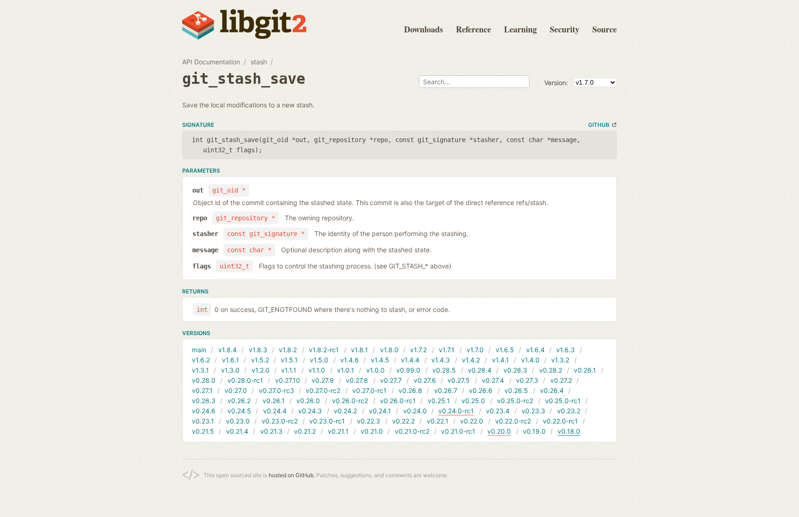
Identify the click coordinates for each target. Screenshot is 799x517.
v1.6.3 (565, 350)
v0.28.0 (203, 380)
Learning (520, 29)
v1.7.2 (418, 350)
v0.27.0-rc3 (276, 390)
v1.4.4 (410, 360)
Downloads (423, 29)
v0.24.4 (275, 411)
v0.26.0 (308, 401)
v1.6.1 (230, 360)
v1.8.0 (389, 350)
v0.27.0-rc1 (369, 390)
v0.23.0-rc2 (280, 421)
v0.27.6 (425, 380)
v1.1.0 (316, 370)
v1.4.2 (471, 360)
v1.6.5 (505, 350)
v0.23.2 (568, 411)
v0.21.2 (305, 431)
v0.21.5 (203, 431)
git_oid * (229, 190)
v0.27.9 (323, 380)
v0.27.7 (391, 380)
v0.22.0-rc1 (560, 421)
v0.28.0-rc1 (245, 380)
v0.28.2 (550, 370)
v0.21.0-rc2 (412, 431)
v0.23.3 (533, 411)
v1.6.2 (201, 360)
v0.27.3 (527, 380)
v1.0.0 (375, 370)
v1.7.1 (447, 350)
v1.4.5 (380, 360)
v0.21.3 (271, 431)
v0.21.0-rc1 (458, 431)
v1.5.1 (289, 360)
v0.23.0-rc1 (327, 421)
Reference (473, 29)
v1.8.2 (288, 350)
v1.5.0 (319, 360)
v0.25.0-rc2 (515, 401)
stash (259, 62)
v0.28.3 (515, 370)
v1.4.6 (349, 360)
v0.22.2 (403, 421)
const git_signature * (266, 233)
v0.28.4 (480, 370)
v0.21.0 (372, 431)
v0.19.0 (534, 431)
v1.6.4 (535, 350)
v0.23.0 (238, 421)
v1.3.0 (230, 370)
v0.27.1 (202, 390)
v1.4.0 (530, 360)
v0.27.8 (357, 380)
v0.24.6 (203, 411)
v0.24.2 (345, 411)
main (199, 350)
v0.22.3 (368, 421)
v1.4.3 (440, 360)
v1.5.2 (260, 360)
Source (604, 29)
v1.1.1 (288, 370)
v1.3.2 (560, 360)
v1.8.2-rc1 (324, 350)
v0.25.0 (473, 401)
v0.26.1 (274, 401)
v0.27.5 (459, 380)
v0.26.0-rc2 (350, 401)
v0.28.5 (444, 370)
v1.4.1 (500, 360)
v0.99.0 (408, 370)
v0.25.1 (439, 401)
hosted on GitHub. (292, 475)
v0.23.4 (498, 411)
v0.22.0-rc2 (513, 421)
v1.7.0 (475, 350)
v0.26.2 (239, 401)
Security (564, 29)
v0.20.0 (499, 431)
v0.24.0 (415, 411)
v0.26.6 (480, 390)
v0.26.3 (203, 401)
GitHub (598, 124)
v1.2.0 (261, 370)
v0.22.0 (471, 421)
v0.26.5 (516, 390)
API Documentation (211, 62)
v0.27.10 (287, 380)
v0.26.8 (410, 390)
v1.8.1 (359, 350)
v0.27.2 (561, 380)
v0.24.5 (239, 411)
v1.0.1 (345, 370)
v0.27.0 (236, 390)
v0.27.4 (493, 380)
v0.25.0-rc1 (563, 401)
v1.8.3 (258, 350)
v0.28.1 (585, 370)
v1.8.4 (227, 350)
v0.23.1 (203, 421)
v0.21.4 (237, 431)
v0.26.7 (445, 390)
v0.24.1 (380, 411)
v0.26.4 (552, 390)
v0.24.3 (310, 411)
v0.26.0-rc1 (398, 401)
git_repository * (245, 218)
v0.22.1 (438, 421)
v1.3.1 (200, 370)
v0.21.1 (338, 431)
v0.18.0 (569, 431)
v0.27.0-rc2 (323, 390)
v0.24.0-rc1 (456, 411)
